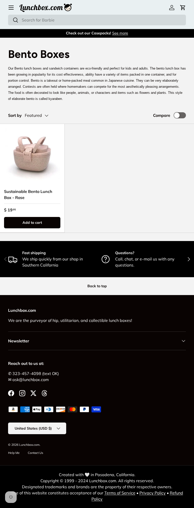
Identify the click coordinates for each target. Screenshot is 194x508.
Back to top (97, 286)
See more (120, 33)
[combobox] (97, 20)
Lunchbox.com (29, 445)
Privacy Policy (152, 492)
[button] (182, 7)
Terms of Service (119, 492)
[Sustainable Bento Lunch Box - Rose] (32, 156)
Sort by (15, 115)
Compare (161, 115)
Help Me (14, 453)
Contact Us (35, 453)
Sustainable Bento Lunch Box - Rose (28, 194)
